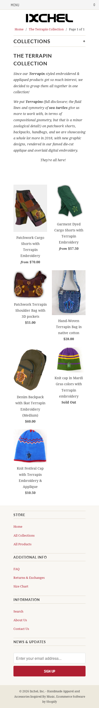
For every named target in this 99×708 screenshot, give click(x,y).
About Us (20, 620)
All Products (22, 544)
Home (17, 526)
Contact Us (21, 629)
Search (18, 611)
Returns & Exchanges (29, 577)
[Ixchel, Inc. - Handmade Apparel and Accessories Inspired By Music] (49, 18)
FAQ (16, 569)
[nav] (11, 5)
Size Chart (20, 586)
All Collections (24, 535)
